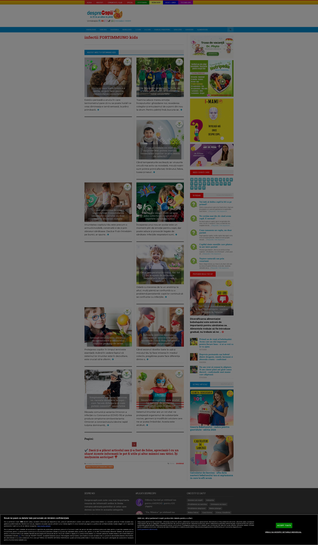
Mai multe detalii (44, 526)
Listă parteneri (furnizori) (147, 529)
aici (20, 536)
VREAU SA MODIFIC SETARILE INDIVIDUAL (283, 532)
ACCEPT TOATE (284, 525)
